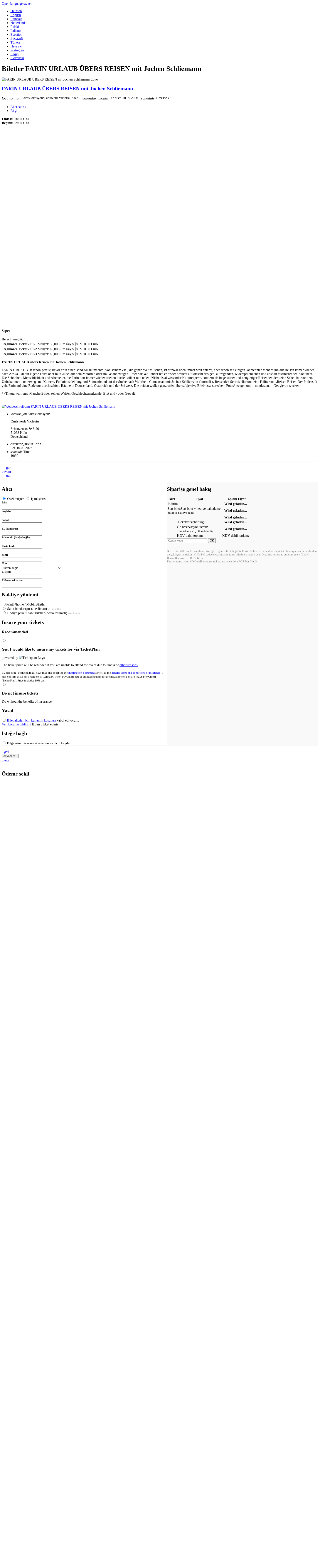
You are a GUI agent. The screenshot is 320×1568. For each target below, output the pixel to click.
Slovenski (17, 58)
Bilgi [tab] (13, 111)
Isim (4, 502)
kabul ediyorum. (43, 720)
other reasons (129, 665)
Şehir (5, 554)
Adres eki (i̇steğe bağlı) (16, 537)
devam (7, 471)
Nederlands (18, 23)
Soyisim (7, 511)
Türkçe (15, 42)
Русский (16, 38)
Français (16, 19)
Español (16, 34)
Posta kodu (8, 546)
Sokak (5, 520)
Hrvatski (16, 46)
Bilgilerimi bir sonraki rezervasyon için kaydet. (38, 743)
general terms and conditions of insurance (135, 672)
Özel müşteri (15, 499)
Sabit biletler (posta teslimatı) (33, 609)
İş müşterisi (38, 499)
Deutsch (16, 11)
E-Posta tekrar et (12, 580)
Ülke (4, 563)
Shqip (14, 54)
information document (81, 672)
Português (17, 50)
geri (7, 467)
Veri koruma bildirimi (16, 724)
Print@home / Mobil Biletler (25, 604)
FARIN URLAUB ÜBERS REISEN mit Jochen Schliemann (67, 88)
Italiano (15, 30)
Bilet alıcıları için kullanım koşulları (31, 720)
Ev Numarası (10, 528)
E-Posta (6, 571)
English (15, 15)
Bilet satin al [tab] (18, 107)
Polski (14, 27)
